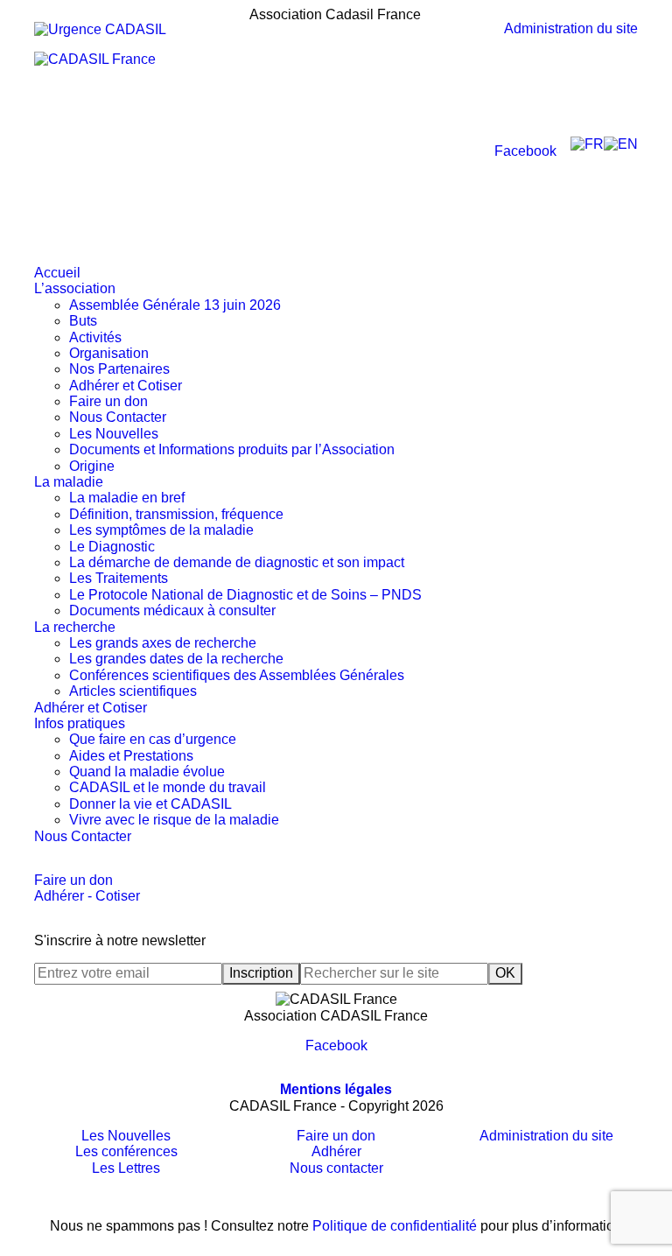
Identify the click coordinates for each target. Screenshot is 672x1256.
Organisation (109, 353)
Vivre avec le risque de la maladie (174, 819)
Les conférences (126, 1151)
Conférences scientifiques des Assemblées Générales (236, 675)
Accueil (57, 272)
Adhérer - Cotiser (87, 895)
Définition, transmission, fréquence (176, 514)
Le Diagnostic (112, 546)
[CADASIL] (141, 158)
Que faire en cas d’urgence (152, 739)
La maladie (68, 481)
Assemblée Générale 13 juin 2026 (175, 305)
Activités (95, 337)
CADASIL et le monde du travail (167, 787)
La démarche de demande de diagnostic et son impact (236, 562)
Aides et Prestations (131, 755)
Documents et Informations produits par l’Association (232, 449)
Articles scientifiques (133, 691)
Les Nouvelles (113, 433)
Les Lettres (126, 1168)
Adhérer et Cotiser (125, 385)
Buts (83, 320)
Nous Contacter (117, 417)
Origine (92, 466)
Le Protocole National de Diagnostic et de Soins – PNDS (245, 594)
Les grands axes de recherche (162, 642)
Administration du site (571, 28)
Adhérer (336, 1151)
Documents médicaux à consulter (172, 610)
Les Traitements (118, 578)
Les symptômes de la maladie (161, 530)
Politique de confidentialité (394, 1225)
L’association (75, 288)
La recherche (75, 627)
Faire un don (108, 401)
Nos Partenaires (119, 368)
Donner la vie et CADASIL (150, 803)
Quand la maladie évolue (147, 771)
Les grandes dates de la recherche (176, 658)
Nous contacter (336, 1168)
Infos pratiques (79, 723)
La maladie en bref (127, 497)
